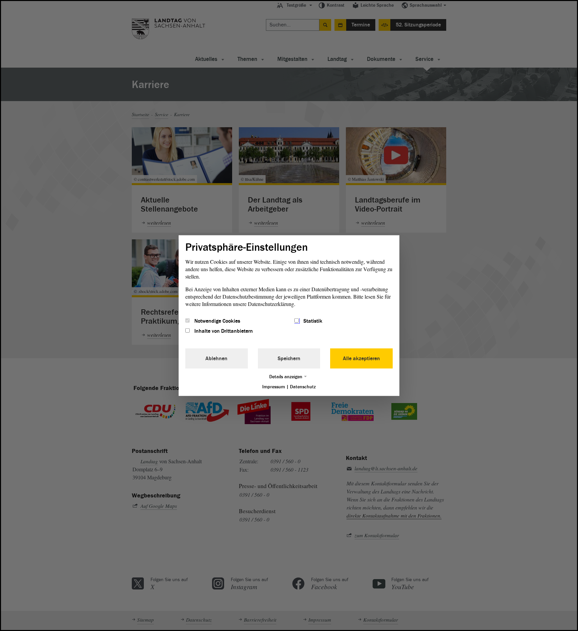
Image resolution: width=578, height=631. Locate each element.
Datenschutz (303, 387)
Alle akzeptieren (361, 358)
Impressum (273, 387)
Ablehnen (216, 358)
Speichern (289, 358)
